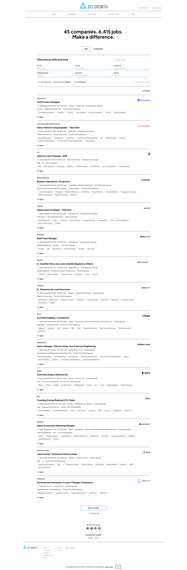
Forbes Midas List (143, 8)
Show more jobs (93, 508)
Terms (96, 538)
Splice (39, 371)
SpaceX (39, 260)
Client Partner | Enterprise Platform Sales (57, 454)
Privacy (90, 538)
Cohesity (40, 286)
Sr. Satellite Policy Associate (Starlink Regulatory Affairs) (65, 264)
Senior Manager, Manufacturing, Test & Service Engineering (66, 346)
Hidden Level (41, 342)
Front (39, 314)
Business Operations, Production (53, 181)
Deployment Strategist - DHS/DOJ (54, 210)
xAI (38, 152)
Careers (59, 548)
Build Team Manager (47, 238)
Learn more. (109, 567)
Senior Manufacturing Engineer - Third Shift (58, 127)
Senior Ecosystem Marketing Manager (56, 425)
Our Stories (92, 14)
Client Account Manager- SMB (52, 156)
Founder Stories (113, 14)
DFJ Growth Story (157, 8)
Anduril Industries (43, 178)
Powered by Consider (142, 82)
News (133, 14)
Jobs (86, 49)
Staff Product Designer (48, 102)
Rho (38, 396)
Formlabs (40, 234)
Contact (59, 550)
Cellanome (41, 479)
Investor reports (70, 548)
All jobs (68, 82)
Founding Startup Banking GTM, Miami (56, 400)
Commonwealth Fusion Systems (48, 124)
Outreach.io (41, 98)
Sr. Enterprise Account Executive (53, 289)
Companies (72, 14)
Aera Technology (43, 450)
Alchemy (40, 422)
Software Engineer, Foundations (53, 317)
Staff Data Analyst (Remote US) (52, 374)
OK (118, 567)
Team (54, 14)
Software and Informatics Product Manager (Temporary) (65, 482)
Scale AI (39, 206)
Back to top (95, 513)
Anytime (83, 82)
